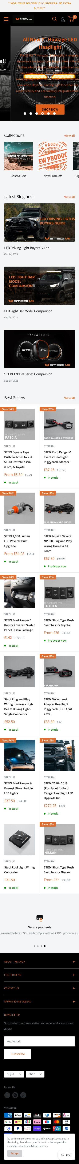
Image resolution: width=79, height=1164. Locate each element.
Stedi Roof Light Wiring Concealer (19, 869)
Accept (15, 1153)
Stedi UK (9, 446)
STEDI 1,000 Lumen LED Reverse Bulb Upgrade (17, 541)
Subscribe (18, 1054)
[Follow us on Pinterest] (23, 1095)
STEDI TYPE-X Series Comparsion (28, 374)
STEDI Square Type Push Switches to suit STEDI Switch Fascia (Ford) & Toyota (18, 459)
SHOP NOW (39, 109)
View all (69, 136)
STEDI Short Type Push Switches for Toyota (59, 622)
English (11, 1074)
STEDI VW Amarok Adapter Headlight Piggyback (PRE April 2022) (58, 706)
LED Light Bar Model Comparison (28, 311)
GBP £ (31, 1074)
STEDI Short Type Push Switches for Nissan (59, 869)
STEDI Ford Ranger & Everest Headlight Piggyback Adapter (57, 457)
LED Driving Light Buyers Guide (26, 247)
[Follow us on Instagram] (15, 1095)
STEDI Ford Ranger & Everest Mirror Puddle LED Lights (18, 788)
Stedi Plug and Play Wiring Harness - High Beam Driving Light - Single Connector (18, 706)
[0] (71, 19)
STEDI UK (49, 614)
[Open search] (54, 19)
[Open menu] (6, 19)
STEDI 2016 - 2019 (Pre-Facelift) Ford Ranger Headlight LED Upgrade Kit (58, 790)
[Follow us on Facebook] (7, 1095)
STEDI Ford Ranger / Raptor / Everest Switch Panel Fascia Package (19, 625)
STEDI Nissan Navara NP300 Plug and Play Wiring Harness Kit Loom (58, 543)
